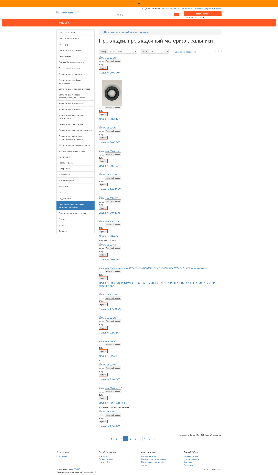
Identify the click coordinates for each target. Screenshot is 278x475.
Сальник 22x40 (108, 356)
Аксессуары (64, 44)
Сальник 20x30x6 (109, 72)
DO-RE (77, 469)
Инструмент (64, 156)
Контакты (103, 456)
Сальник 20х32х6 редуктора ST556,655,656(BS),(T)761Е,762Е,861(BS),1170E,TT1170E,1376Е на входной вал (157, 284)
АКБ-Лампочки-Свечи (69, 38)
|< (102, 438)
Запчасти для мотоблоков (71, 103)
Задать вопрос (202, 13)
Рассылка (188, 464)
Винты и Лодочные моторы (71, 62)
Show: (145, 51)
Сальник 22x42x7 (109, 426)
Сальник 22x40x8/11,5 (112, 403)
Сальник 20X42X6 (110, 212)
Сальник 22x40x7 (109, 379)
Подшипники (65, 198)
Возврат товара (106, 459)
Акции (144, 464)
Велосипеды (65, 56)
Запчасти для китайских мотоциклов (70, 81)
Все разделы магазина (69, 68)
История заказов (191, 459)
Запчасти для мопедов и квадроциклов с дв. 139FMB (72, 96)
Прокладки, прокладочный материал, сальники (71, 205)
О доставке (61, 456)
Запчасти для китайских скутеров (74, 88)
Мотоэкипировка (66, 180)
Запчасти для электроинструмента (75, 130)
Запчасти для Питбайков (70, 109)
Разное (62, 218)
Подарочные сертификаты (153, 459)
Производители (148, 456)
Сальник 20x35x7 (109, 142)
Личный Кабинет (191, 456)
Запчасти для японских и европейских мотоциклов (71, 137)
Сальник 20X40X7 (110, 189)
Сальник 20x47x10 (110, 236)
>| (101, 443)
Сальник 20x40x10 (110, 166)
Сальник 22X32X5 (110, 309)
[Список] (216, 51)
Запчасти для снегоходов (71, 124)
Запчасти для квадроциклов (72, 73)
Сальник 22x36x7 (109, 332)
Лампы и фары (66, 162)
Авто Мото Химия (67, 32)
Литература (64, 168)
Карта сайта (104, 462)
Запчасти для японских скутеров (74, 144)
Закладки (188, 462)
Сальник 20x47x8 (109, 259)
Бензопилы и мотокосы (70, 50)
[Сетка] (220, 51)
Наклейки (63, 186)
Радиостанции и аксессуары (72, 213)
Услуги (62, 224)
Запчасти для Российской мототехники (71, 117)
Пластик (62, 192)
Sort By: (103, 51)
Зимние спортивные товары (72, 150)
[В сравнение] (103, 61)
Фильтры (63, 230)
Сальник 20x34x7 (109, 119)
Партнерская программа (153, 462)
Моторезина (64, 174)
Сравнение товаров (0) (186, 51)
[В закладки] (100, 61)
